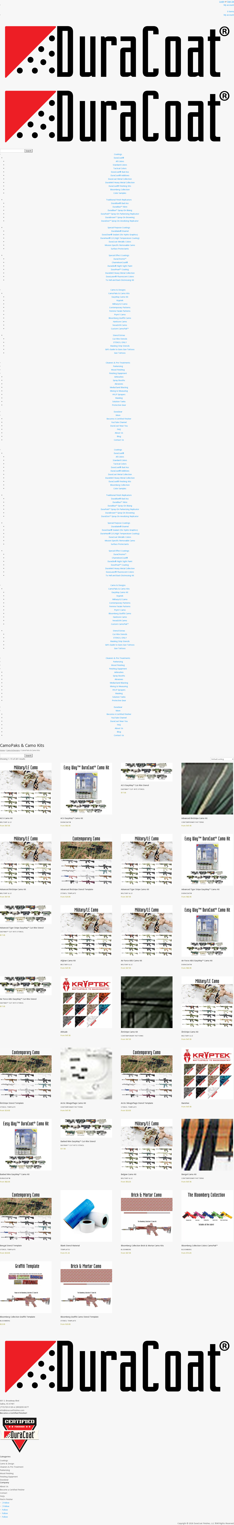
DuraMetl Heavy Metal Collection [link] (120, 182)
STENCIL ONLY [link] (120, 342)
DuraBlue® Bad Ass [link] (120, 203)
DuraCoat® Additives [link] (119, 175)
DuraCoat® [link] (119, 157)
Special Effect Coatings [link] (119, 255)
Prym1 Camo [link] (120, 314)
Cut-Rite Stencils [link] (120, 338)
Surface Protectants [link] (120, 248)
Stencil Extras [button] (119, 335)
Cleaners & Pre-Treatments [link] (118, 362)
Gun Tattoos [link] (120, 353)
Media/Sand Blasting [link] (119, 387)
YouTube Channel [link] (119, 422)
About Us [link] (119, 433)
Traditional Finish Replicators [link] (119, 199)
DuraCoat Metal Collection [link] (120, 179)
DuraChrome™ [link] (119, 259)
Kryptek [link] (119, 300)
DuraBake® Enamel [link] (120, 231)
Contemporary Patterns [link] (119, 307)
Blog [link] (119, 436)
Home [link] (2, 750)
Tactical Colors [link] (119, 168)
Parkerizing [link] (118, 366)
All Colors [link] (120, 161)
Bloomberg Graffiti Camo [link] (120, 318)
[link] (230, 11)
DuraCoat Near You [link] (119, 425)
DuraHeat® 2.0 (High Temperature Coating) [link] (119, 238)
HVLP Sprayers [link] (118, 394)
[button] (28, 150)
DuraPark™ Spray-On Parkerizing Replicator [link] (120, 214)
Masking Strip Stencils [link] (120, 346)
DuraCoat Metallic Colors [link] (120, 241)
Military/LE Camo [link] (119, 304)
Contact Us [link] (119, 440)
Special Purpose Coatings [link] (119, 227)
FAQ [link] (119, 429)
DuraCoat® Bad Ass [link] (120, 172)
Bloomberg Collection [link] (120, 189)
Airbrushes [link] (118, 376)
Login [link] (221, 1)
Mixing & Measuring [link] (119, 391)
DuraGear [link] (118, 411)
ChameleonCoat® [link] (120, 262)
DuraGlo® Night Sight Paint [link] (120, 266)
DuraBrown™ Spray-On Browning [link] (120, 217)
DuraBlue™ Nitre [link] (120, 206)
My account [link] (229, 5)
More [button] (118, 415)
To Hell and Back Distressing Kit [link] (120, 280)
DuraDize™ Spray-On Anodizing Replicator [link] (120, 221)
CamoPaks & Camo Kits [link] (119, 293)
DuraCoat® (5, 1178)
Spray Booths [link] (119, 380)
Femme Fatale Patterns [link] (119, 311)
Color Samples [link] (119, 193)
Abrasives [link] (119, 384)
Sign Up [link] (230, 1)
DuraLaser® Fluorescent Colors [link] (120, 276)
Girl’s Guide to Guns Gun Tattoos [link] (119, 349)
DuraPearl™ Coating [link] (120, 269)
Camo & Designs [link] (118, 289)
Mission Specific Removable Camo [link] (120, 245)
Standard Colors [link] (120, 165)
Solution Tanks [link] (119, 401)
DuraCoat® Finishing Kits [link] (120, 186)
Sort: (189, 25)
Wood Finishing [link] (118, 369)
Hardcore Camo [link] (120, 321)
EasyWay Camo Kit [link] (120, 297)
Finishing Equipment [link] (118, 373)
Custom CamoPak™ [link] (120, 328)
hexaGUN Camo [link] (120, 325)
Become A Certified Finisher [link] (119, 418)
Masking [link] (119, 398)
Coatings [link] (118, 154)
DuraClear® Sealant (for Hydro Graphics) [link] (120, 234)
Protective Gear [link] (119, 405)
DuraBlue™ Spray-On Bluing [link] (120, 210)
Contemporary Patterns (72, 1107)
